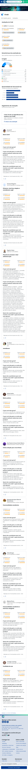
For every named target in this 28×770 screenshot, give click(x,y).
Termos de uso (19, 749)
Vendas (3, 741)
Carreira (18, 753)
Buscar (20, 1)
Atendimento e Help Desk (7, 745)
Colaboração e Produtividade (8, 749)
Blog (17, 747)
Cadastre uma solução (21, 745)
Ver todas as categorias (7, 755)
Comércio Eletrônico (6, 753)
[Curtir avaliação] (5, 179)
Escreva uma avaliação (21, 743)
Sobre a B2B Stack (20, 741)
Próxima (14, 713)
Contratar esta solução (14, 767)
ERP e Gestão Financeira (7, 751)
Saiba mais (4, 760)
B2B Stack (3, 716)
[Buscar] (14, 1)
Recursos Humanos (6, 747)
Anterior (3, 713)
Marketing (4, 743)
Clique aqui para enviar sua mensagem (10, 727)
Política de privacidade (21, 751)
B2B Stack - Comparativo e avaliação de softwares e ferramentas (4, 1)
